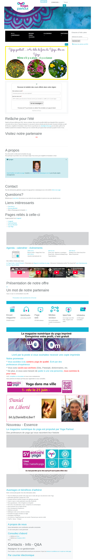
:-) (26, 210)
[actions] (66, 44)
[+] (7, 286)
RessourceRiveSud (12, 208)
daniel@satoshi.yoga (46, 126)
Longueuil (18, 218)
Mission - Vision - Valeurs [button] (31, 35)
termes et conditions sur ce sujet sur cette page (59, 551)
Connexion (55, 2)
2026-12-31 (31, 250)
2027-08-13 (72, 250)
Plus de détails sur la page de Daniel (47, 108)
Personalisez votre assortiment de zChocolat (24, 297)
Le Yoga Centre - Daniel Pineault (15, 263)
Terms (36, 110)
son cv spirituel (33, 173)
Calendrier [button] (48, 33)
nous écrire (16, 198)
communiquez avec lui (44, 173)
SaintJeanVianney (12, 223)
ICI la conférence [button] (15, 34)
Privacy (39, 110)
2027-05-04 (31, 254)
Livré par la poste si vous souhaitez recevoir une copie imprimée (46, 354)
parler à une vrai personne (50, 371)
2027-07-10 (51, 250)
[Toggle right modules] (89, 29)
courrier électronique (23, 555)
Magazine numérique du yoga (41, 263)
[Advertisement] (37, 141)
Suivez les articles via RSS (81, 44)
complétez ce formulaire (17, 376)
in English (43, 1)
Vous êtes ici (11, 206)
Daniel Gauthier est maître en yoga (15, 173)
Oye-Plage (10, 226)
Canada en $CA (21, 538)
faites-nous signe (56, 190)
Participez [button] (64, 33)
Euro (18, 536)
